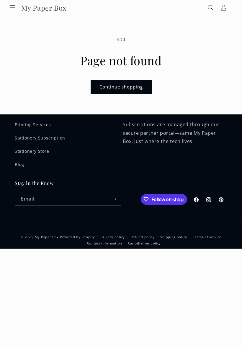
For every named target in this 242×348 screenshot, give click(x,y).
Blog (19, 164)
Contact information (104, 243)
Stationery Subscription (40, 138)
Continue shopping (121, 87)
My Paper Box (47, 237)
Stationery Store (32, 151)
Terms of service (207, 237)
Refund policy (143, 237)
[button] (12, 7)
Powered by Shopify (77, 237)
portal (167, 133)
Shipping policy (173, 237)
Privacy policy (113, 237)
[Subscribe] (114, 199)
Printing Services (33, 124)
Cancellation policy (144, 243)
